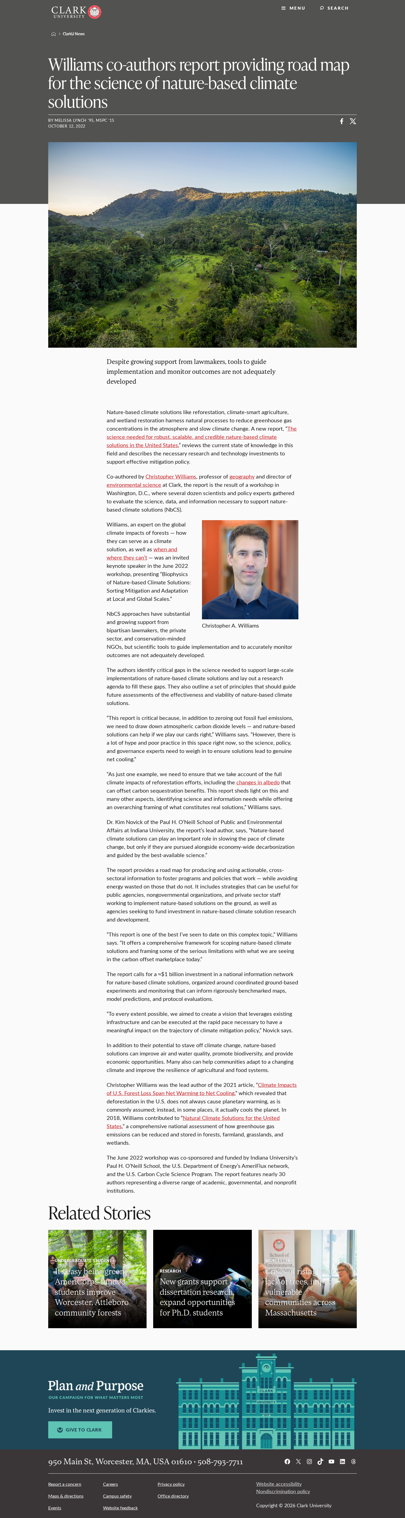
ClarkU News (74, 33)
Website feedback (120, 1508)
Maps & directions (65, 1496)
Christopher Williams (170, 476)
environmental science (134, 484)
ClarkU (54, 34)
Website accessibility (279, 1484)
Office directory (173, 1496)
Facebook (342, 121)
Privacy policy (171, 1484)
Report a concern (64, 1484)
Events (54, 1508)
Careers (110, 1484)
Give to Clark (83, 1430)
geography (242, 476)
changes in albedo (258, 782)
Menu (298, 8)
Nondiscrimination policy (283, 1491)
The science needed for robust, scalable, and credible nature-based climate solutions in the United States (202, 437)
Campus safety (117, 1496)
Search (338, 8)
